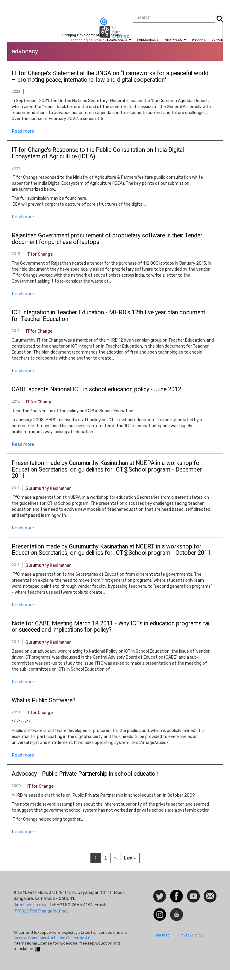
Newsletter (176, 911)
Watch (193, 892)
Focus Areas (117, 39)
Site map (162, 935)
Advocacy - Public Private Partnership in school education (85, 774)
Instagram (159, 911)
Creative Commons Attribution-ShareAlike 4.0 (51, 938)
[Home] (115, 31)
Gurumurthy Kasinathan (48, 488)
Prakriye (198, 39)
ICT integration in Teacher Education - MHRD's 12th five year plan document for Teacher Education (108, 315)
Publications (147, 39)
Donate (217, 39)
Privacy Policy (190, 935)
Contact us (210, 895)
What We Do (173, 39)
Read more (23, 131)
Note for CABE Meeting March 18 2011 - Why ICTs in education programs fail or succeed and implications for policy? (111, 626)
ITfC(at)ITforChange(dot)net (40, 911)
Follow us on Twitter (159, 896)
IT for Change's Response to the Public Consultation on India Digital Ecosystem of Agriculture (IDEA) (98, 153)
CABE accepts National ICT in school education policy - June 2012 (96, 389)
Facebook (176, 892)
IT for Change (39, 254)
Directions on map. (31, 904)
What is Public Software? (43, 700)
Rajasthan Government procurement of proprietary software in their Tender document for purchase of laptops (107, 238)
